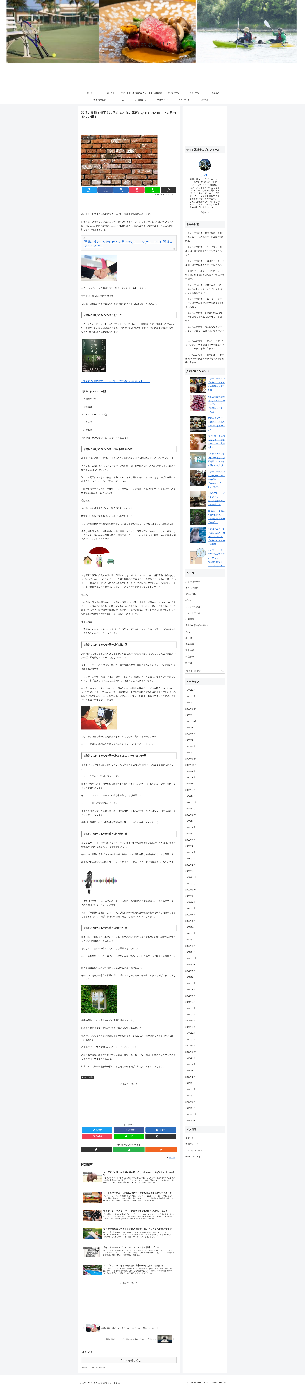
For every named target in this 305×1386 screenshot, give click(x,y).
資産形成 (189, 656)
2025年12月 (191, 709)
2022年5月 (190, 921)
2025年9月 (190, 727)
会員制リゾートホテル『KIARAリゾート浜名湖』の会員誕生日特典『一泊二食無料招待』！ (204, 275)
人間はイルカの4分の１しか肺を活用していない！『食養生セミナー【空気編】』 (216, 537)
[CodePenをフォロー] (96, 1149)
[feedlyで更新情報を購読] (128, 1149)
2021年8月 (190, 977)
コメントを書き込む (129, 1360)
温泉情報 (189, 650)
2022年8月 (190, 902)
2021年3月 (190, 1008)
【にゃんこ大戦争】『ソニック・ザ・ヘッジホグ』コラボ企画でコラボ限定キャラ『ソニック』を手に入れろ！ (204, 345)
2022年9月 (190, 896)
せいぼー (205, 175)
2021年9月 (190, 971)
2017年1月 (190, 1102)
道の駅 (188, 663)
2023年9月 (190, 821)
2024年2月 (190, 796)
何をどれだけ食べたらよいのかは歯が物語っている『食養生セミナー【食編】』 (216, 404)
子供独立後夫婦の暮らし (197, 625)
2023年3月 (190, 858)
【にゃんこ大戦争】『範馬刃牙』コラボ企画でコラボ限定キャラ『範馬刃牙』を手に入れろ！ (204, 358)
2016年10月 (191, 1120)
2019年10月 (191, 1052)
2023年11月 (191, 808)
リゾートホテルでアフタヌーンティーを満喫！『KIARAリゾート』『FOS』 (216, 479)
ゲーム (188, 600)
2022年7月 (190, 908)
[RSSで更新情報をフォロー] (161, 1149)
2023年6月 (190, 840)
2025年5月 (190, 740)
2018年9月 (190, 1058)
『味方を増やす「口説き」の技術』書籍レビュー (115, 381)
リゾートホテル (192, 613)
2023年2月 (190, 865)
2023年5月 (190, 846)
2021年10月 (191, 964)
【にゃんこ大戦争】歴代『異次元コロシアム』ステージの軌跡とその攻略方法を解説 (204, 237)
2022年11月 (191, 883)
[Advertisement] (129, 125)
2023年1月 (190, 871)
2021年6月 (190, 989)
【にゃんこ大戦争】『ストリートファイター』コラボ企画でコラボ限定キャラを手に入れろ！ (204, 303)
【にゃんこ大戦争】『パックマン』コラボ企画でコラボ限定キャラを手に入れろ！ (204, 251)
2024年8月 (190, 771)
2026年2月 (190, 702)
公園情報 (189, 619)
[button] (222, 670)
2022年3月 (190, 933)
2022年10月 (191, 890)
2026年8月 (190, 690)
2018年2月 (190, 1077)
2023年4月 (190, 852)
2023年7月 (190, 833)
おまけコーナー (192, 582)
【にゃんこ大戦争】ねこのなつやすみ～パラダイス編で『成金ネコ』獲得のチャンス (204, 331)
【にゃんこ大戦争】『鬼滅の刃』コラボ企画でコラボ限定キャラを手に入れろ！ (204, 263)
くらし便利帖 (191, 588)
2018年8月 (190, 1064)
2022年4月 (190, 927)
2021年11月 (191, 958)
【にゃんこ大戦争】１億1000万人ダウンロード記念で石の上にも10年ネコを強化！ (204, 317)
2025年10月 (191, 721)
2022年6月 (190, 915)
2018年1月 (190, 1083)
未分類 (188, 638)
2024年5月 (190, 783)
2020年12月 (191, 1027)
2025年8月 (190, 734)
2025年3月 (190, 746)
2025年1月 (190, 752)
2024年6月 (190, 777)
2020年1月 (190, 1046)
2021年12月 (191, 952)
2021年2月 (190, 1014)
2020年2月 (190, 1039)
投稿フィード (191, 1144)
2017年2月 (190, 1095)
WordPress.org (192, 1156)
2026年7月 (190, 696)
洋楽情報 (189, 644)
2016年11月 (191, 1114)
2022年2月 (190, 939)
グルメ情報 (190, 594)
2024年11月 (191, 765)
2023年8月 (190, 827)
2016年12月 (191, 1108)
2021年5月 (190, 996)
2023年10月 (191, 815)
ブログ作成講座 (88, 1077)
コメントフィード (194, 1150)
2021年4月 (190, 1002)
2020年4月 (190, 1033)
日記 (187, 631)
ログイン (189, 1138)
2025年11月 (191, 715)
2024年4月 (190, 790)
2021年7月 (190, 983)
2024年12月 (191, 759)
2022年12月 (191, 877)
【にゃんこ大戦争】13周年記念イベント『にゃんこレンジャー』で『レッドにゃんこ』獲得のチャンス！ (204, 289)
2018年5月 (190, 1070)
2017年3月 (190, 1089)
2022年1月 (190, 946)
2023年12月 (191, 802)
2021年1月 (190, 1021)
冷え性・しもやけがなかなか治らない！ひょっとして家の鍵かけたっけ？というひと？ (216, 558)
